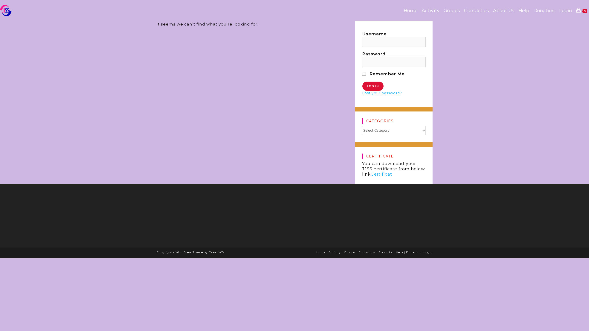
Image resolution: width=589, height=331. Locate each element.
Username (374, 34)
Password (374, 54)
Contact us (366, 252)
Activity (335, 252)
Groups (349, 252)
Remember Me (386, 74)
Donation (413, 252)
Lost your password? (382, 93)
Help (399, 252)
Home (320, 252)
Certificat (381, 174)
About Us (385, 252)
